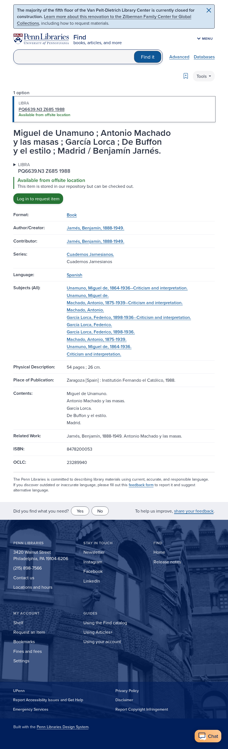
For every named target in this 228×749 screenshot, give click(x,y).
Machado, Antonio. (85, 310)
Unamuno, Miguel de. (88, 295)
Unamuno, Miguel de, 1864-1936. (99, 346)
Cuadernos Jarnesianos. (90, 254)
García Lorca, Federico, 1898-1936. (101, 332)
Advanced (179, 57)
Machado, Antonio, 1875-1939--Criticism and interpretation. (125, 302)
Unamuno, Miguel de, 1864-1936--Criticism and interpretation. (127, 288)
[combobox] (74, 57)
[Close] (208, 10)
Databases (204, 57)
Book (72, 215)
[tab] (114, 109)
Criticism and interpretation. (94, 354)
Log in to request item (38, 199)
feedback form (141, 485)
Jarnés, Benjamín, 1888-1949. (95, 228)
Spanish (74, 275)
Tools (202, 76)
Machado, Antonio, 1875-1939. (97, 339)
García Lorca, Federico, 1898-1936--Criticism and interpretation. (129, 317)
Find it (147, 56)
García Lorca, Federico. (89, 324)
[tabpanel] (114, 182)
